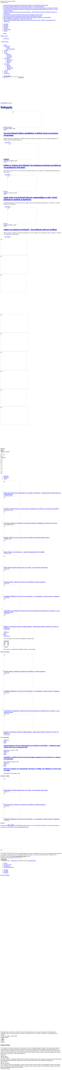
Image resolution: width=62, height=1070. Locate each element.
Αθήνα (5, 825)
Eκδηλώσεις (10, 59)
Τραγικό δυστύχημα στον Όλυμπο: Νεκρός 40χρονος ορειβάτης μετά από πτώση (23, 14)
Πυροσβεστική (56, 825)
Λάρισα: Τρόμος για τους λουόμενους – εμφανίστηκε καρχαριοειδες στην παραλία (24, 552)
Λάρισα (48, 825)
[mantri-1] (13, 369)
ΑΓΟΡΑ (9, 69)
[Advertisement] (31, 91)
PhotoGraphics (32, 860)
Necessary (4, 1056)
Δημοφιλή (6, 476)
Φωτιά (24, 827)
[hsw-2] (15, 424)
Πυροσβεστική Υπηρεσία (6, 827)
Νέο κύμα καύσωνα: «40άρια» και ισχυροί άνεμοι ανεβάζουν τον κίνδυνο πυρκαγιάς (24, 6)
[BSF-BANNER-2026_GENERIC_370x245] (15, 332)
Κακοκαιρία (26, 825)
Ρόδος (12, 827)
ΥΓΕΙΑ (5, 51)
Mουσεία (9, 61)
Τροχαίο (20, 827)
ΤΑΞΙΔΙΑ (6, 53)
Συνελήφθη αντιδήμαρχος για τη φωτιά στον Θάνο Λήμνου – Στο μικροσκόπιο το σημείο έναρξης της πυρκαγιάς (31, 8)
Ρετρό (8, 47)
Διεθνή (6, 72)
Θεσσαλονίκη (20, 825)
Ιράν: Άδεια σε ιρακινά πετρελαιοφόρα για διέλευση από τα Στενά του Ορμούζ (23, 16)
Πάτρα (52, 825)
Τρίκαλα (15, 827)
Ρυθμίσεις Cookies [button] (5, 1036)
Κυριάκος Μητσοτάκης (41, 825)
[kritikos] (14, 254)
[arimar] (15, 351)
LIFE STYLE (6, 63)
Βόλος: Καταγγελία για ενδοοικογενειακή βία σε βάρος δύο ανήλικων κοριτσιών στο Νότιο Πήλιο (27, 17)
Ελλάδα (8, 54)
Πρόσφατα (6, 477)
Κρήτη (35, 825)
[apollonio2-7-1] (13, 292)
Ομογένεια (7, 73)
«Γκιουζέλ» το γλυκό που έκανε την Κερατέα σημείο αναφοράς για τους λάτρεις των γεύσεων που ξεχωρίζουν (31, 508)
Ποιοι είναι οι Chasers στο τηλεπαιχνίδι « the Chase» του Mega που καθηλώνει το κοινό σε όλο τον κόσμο (30, 523)
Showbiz (9, 66)
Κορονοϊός (31, 825)
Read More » (8, 142)
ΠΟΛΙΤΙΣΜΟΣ (7, 58)
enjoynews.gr (14, 860)
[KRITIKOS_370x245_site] (15, 273)
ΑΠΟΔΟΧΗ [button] (14, 1036)
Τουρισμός (9, 57)
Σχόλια (5, 478)
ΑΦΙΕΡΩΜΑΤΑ (7, 46)
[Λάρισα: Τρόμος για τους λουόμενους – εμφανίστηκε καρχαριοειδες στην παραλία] (12, 550)
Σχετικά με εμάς (7, 864)
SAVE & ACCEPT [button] (5, 1068)
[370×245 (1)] (15, 388)
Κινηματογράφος (11, 49)
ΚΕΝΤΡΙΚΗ (4, 103)
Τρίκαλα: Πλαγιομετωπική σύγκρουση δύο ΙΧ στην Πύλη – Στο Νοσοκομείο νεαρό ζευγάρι (26, 5)
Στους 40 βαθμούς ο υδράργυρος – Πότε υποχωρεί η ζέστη (18, 18)
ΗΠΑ (15, 825)
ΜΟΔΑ (8, 65)
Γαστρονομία (10, 68)
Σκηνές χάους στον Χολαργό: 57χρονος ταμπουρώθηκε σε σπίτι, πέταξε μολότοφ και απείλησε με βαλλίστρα (30, 198)
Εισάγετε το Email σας (6, 857)
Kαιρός (2, 825)
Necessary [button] (3, 1054)
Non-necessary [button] (4, 1061)
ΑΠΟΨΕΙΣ (6, 50)
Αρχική (5, 863)
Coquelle (6, 646)
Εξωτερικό (9, 55)
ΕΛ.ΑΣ (11, 825)
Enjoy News (7, 636)
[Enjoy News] (4, 36)
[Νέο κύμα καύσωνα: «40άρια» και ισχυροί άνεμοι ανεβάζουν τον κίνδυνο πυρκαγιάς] (12, 580)
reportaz (5, 128)
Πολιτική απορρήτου (9, 867)
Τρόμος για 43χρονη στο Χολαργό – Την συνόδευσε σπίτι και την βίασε (30, 230)
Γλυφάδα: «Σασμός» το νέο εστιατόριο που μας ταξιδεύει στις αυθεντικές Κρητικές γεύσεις (26, 537)
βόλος (27, 827)
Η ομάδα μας (7, 866)
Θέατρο (8, 62)
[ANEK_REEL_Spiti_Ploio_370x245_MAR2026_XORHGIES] (13, 405)
